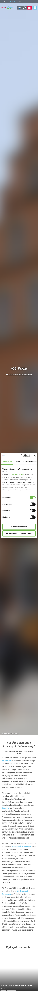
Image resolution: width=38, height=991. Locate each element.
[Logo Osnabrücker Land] (7, 7)
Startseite (12, 2)
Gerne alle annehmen (19, 527)
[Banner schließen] (35, 455)
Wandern (5, 808)
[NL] (19, 7)
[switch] (33, 504)
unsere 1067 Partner (16, 475)
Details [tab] (17, 461)
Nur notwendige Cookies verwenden (19, 533)
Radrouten (6, 760)
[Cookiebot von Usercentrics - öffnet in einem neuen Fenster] (22, 455)
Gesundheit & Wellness (21, 846)
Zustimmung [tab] (7, 461)
